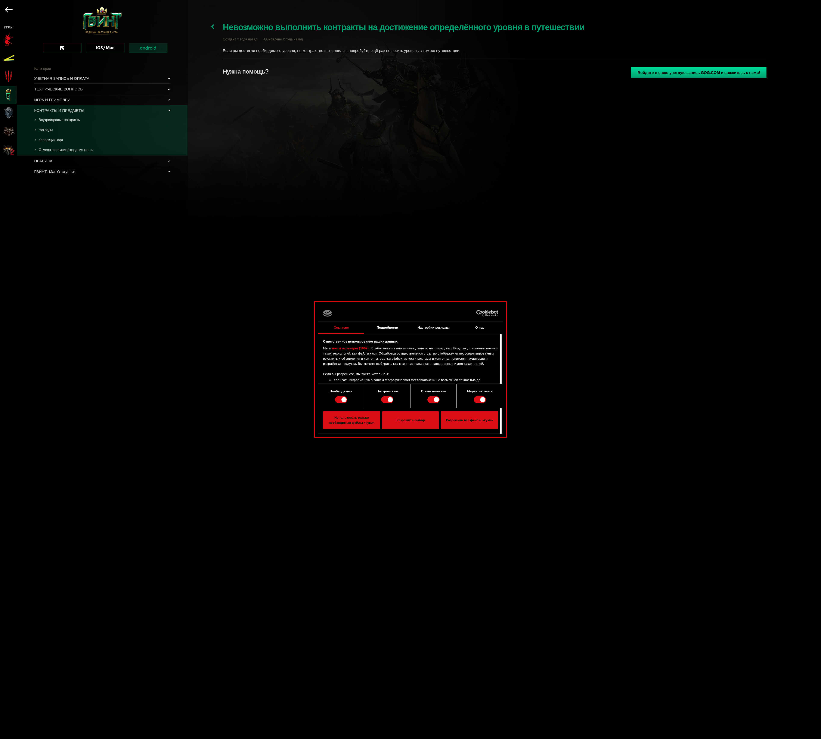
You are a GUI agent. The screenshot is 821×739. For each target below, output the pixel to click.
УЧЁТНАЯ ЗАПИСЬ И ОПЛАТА (61, 78)
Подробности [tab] (387, 327)
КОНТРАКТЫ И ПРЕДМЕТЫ (59, 110)
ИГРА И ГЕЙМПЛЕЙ (52, 99)
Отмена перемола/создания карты (66, 149)
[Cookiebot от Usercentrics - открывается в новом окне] (479, 313)
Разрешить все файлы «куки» (469, 420)
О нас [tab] (479, 327)
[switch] (387, 399)
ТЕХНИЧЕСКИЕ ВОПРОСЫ (59, 89)
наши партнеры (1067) (350, 348)
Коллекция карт (51, 139)
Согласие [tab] (341, 327)
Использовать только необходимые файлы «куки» (351, 420)
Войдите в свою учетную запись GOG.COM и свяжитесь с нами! (699, 72)
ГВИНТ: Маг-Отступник (54, 171)
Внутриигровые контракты (60, 119)
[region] (94, 369)
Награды (46, 129)
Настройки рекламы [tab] (434, 327)
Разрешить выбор (410, 420)
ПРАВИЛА (43, 160)
